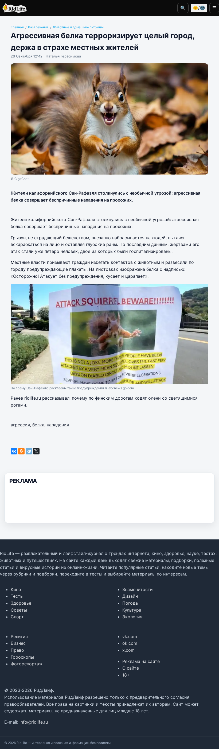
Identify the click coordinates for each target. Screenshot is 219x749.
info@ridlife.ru (33, 722)
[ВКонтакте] (14, 451)
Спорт (17, 616)
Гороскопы (22, 657)
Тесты (17, 596)
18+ (126, 675)
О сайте (130, 668)
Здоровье (21, 603)
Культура (131, 610)
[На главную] (13, 8)
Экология (132, 616)
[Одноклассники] (21, 451)
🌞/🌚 (199, 7)
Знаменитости (137, 589)
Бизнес (18, 643)
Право (17, 650)
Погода (130, 603)
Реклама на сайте (141, 661)
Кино (16, 589)
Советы (19, 610)
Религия (19, 636)
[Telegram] (29, 451)
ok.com (129, 643)
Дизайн (130, 596)
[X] (36, 451)
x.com (128, 650)
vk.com (129, 636)
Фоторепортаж (26, 663)
